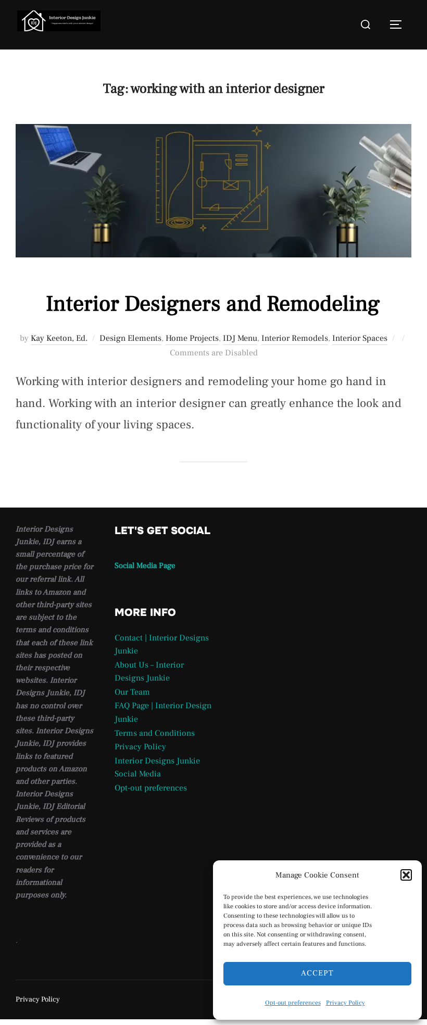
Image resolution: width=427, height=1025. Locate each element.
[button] (406, 875)
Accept (317, 973)
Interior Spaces (359, 338)
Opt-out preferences (293, 1003)
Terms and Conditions (155, 733)
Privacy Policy (345, 1003)
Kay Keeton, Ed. (59, 338)
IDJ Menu (240, 338)
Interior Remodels (294, 338)
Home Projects (192, 338)
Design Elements (130, 338)
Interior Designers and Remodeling (213, 304)
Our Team (132, 692)
